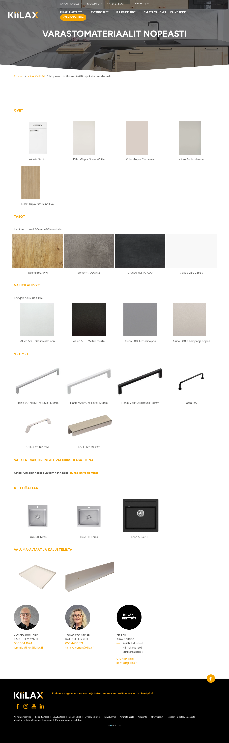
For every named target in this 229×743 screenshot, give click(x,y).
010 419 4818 (125, 658)
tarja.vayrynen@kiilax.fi (79, 647)
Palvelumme (178, 12)
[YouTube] (34, 707)
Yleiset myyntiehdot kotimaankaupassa (32, 720)
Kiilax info (93, 3)
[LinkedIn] (42, 707)
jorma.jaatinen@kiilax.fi (28, 647)
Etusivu (18, 76)
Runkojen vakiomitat (84, 472)
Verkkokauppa (73, 17)
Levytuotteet (99, 12)
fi (145, 4)
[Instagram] (26, 707)
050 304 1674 (23, 643)
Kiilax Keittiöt (126, 12)
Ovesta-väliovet (155, 12)
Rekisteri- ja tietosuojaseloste (181, 717)
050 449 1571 (74, 643)
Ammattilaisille (70, 3)
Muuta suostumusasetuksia (68, 720)
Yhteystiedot (116, 3)
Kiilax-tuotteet (71, 12)
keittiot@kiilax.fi (127, 662)
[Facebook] (18, 707)
